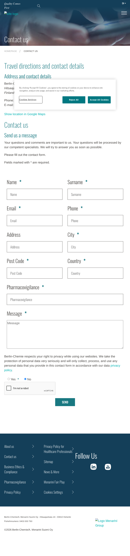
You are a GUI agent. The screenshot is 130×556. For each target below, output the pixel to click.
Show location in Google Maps (24, 114)
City (71, 234)
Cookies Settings (27, 99)
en (123, 3)
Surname (75, 182)
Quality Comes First (12, 5)
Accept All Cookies (99, 99)
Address (13, 234)
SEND (65, 402)
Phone (73, 208)
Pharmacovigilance (23, 287)
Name (12, 182)
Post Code (15, 261)
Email (11, 208)
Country (74, 261)
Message (14, 313)
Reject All (74, 99)
